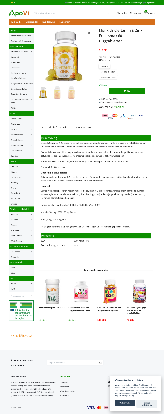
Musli (13, 188)
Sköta (13, 108)
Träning (14, 156)
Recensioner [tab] (84, 127)
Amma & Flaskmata (19, 51)
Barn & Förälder (17, 46)
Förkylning (15, 62)
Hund (13, 283)
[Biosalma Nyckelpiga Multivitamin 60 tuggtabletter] (139, 291)
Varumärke (16, 22)
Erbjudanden (32, 22)
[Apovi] (19, 13)
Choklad (14, 166)
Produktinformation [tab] (55, 127)
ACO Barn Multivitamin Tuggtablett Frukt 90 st (79, 309)
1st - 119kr (104, 66)
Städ (13, 273)
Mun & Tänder (17, 145)
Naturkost (15, 193)
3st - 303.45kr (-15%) (108, 72)
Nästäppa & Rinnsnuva (21, 41)
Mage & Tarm (17, 140)
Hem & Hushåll (16, 262)
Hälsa (12, 113)
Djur (12, 278)
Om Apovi (64, 382)
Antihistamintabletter (21, 35)
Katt (13, 289)
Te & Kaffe (15, 198)
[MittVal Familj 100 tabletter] (52, 291)
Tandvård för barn (19, 94)
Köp (128, 91)
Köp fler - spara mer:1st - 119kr (110, 58)
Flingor (14, 172)
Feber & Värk (16, 118)
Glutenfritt (16, 177)
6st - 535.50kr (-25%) (108, 77)
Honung (14, 182)
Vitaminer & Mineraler (19, 246)
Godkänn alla (124, 403)
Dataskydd (64, 386)
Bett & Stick (16, 235)
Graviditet (15, 67)
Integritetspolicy (67, 391)
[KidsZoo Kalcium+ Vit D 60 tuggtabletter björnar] (110, 291)
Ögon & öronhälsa (19, 89)
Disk (13, 267)
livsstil (13, 161)
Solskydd (15, 230)
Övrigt (14, 204)
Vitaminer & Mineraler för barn (22, 101)
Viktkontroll (16, 150)
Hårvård (14, 219)
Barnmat (15, 57)
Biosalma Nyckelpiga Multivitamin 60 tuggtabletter (136, 310)
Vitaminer (15, 251)
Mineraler (15, 257)
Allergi (13, 30)
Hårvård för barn (18, 78)
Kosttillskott (17, 134)
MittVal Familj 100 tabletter (51, 307)
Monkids (119, 107)
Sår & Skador (16, 241)
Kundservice (48, 22)
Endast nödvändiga (147, 404)
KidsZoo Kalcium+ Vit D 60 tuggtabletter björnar (109, 309)
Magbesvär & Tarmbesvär (22, 83)
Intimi (14, 129)
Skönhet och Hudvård (19, 209)
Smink (14, 225)
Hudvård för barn (18, 73)
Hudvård (14, 214)
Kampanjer (64, 22)
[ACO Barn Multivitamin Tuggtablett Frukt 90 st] (81, 291)
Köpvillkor (64, 395)
